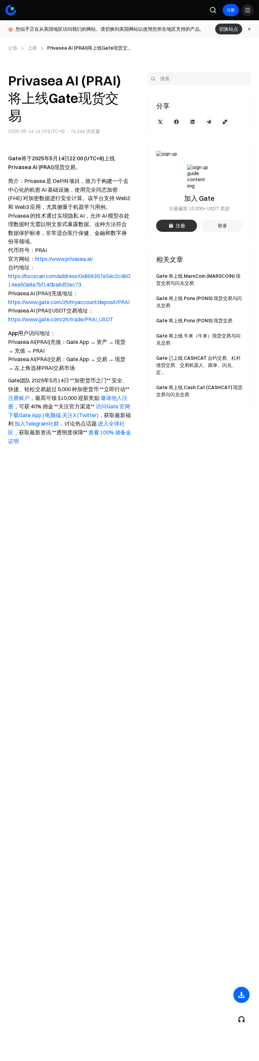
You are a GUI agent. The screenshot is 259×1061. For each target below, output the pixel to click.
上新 (32, 48)
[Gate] (10, 10)
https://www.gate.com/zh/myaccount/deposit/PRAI (69, 302)
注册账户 (19, 398)
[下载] (241, 995)
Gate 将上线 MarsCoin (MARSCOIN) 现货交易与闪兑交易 (198, 279)
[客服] (241, 1019)
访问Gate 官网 (113, 406)
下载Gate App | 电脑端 (34, 415)
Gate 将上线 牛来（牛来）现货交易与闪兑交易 (198, 339)
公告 (13, 48)
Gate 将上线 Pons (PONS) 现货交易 (194, 321)
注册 (231, 9)
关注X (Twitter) (80, 415)
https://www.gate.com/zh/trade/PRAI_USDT (60, 319)
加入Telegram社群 (37, 423)
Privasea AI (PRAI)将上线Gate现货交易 (87, 48)
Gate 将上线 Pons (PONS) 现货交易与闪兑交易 (199, 301)
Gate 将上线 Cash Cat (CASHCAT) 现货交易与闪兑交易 (199, 391)
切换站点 (228, 29)
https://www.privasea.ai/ (64, 258)
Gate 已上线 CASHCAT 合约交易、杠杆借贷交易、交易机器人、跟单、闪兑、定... (198, 365)
